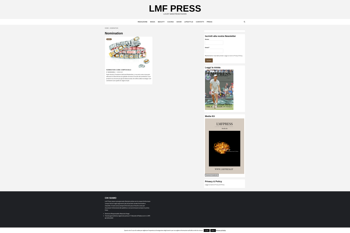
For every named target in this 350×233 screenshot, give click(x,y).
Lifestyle (188, 22)
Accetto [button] (207, 230)
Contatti (200, 22)
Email (207, 47)
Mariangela (112, 72)
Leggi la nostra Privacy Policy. (233, 56)
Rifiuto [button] (213, 230)
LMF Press (175, 8)
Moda (152, 22)
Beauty (161, 22)
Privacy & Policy (219, 185)
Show (179, 22)
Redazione (142, 22)
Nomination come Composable (118, 70)
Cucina (170, 22)
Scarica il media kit (212, 175)
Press (209, 22)
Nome (207, 39)
